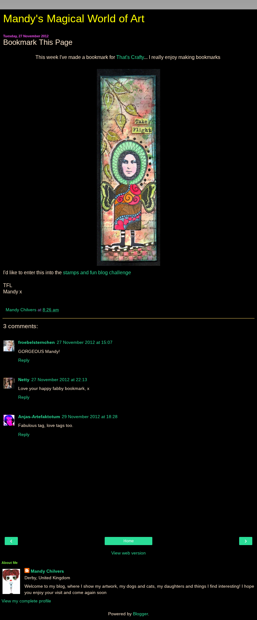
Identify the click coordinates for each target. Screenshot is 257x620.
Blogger (140, 613)
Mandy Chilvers (47, 571)
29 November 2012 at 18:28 (90, 416)
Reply (23, 360)
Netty (23, 379)
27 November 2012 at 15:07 (85, 342)
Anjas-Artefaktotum (39, 416)
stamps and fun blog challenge (96, 272)
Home (128, 541)
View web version (128, 552)
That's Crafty (129, 57)
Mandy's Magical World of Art (73, 18)
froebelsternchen (36, 342)
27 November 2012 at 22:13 (59, 379)
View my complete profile (26, 600)
